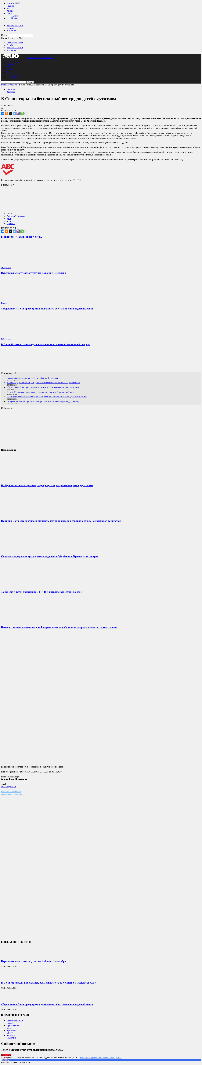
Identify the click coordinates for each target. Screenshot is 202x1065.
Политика (11, 1038)
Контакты (11, 30)
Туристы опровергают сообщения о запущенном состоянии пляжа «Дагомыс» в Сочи (47, 396)
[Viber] (18, 113)
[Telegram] (14, 113)
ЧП (8, 8)
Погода (10, 1023)
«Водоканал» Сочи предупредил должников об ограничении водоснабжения (47, 308)
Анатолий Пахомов (16, 216)
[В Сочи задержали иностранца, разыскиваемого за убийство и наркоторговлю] (8, 977)
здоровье (11, 223)
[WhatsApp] (22, 113)
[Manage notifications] (6, 1059)
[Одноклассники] (6, 113)
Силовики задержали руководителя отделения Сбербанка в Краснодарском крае (49, 556)
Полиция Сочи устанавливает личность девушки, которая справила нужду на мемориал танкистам (61, 520)
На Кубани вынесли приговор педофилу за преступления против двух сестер (43, 401)
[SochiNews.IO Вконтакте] (101, 360)
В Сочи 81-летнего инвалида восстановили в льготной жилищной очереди (45, 344)
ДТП (9, 1028)
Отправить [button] (6, 1055)
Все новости (12, 3)
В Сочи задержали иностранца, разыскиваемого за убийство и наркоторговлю (43, 382)
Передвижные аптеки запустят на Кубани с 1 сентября (33, 272)
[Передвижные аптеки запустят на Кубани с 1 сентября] (17, 265)
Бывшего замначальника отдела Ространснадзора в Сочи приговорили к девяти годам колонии (59, 627)
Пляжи (15, 16)
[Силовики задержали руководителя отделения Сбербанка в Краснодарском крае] (21, 551)
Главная (5, 85)
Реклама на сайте (15, 25)
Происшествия (13, 1025)
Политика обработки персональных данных (11, 792)
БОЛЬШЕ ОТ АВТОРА (30, 237)
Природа (15, 18)
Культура (11, 1035)
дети (9, 218)
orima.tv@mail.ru (8, 786)
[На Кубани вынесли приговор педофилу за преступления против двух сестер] (21, 480)
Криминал (11, 1030)
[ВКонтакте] (2, 113)
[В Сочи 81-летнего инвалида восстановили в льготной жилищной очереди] (17, 336)
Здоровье (11, 92)
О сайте (10, 28)
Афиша (10, 11)
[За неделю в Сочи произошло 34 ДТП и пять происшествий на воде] (21, 586)
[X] (10, 113)
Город (4, 303)
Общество (11, 89)
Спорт (10, 13)
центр (9, 221)
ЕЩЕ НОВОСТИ (9, 237)
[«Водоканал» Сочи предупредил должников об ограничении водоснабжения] (17, 301)
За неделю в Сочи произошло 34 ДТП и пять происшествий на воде (41, 591)
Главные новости (15, 42)
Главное (10, 6)
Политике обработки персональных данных (100, 1057)
